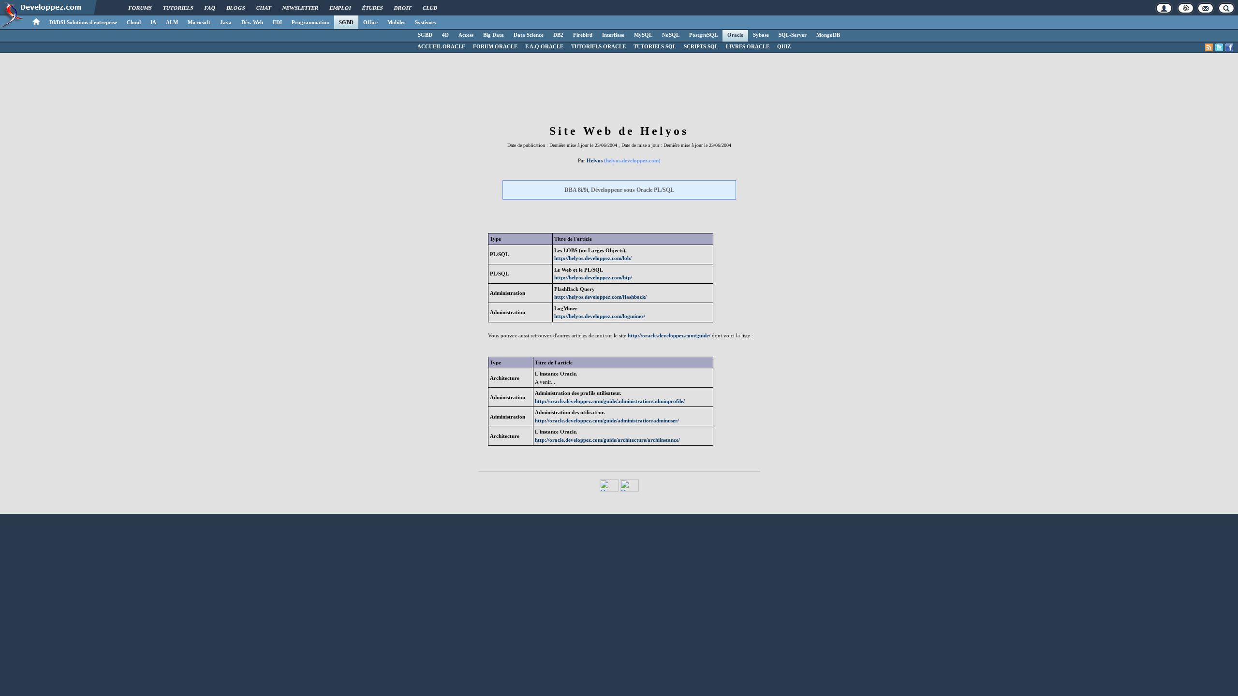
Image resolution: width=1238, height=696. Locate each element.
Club (430, 8)
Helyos (595, 160)
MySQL (643, 35)
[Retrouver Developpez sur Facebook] (1229, 47)
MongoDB (828, 35)
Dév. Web (252, 22)
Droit (403, 8)
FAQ (210, 8)
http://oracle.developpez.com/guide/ (669, 335)
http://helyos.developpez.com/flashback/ (600, 297)
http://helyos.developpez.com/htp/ (593, 277)
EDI (277, 22)
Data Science (529, 35)
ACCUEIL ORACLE (441, 46)
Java (226, 22)
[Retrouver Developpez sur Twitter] (1219, 47)
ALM (172, 22)
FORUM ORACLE (495, 46)
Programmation (310, 22)
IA (153, 22)
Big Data (493, 35)
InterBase (613, 35)
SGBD (346, 22)
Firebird (582, 35)
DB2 (558, 35)
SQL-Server (793, 35)
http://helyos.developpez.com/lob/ (593, 258)
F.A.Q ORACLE (544, 46)
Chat (264, 8)
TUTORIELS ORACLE (598, 46)
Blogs (236, 8)
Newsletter (300, 8)
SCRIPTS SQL (701, 46)
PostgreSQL (703, 35)
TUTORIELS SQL (655, 46)
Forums (140, 8)
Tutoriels (178, 8)
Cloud (134, 22)
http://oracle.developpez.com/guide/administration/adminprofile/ (610, 401)
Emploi (340, 8)
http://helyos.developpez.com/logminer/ (599, 316)
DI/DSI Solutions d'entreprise (83, 22)
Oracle (735, 35)
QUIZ (784, 46)
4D (445, 35)
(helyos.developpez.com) (632, 160)
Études (372, 8)
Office (370, 22)
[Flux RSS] (1209, 47)
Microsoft (199, 22)
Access (465, 35)
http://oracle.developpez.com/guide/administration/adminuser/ (607, 420)
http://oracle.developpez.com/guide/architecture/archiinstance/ (607, 440)
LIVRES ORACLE (747, 46)
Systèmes (425, 22)
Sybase (761, 35)
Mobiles (396, 22)
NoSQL (670, 35)
